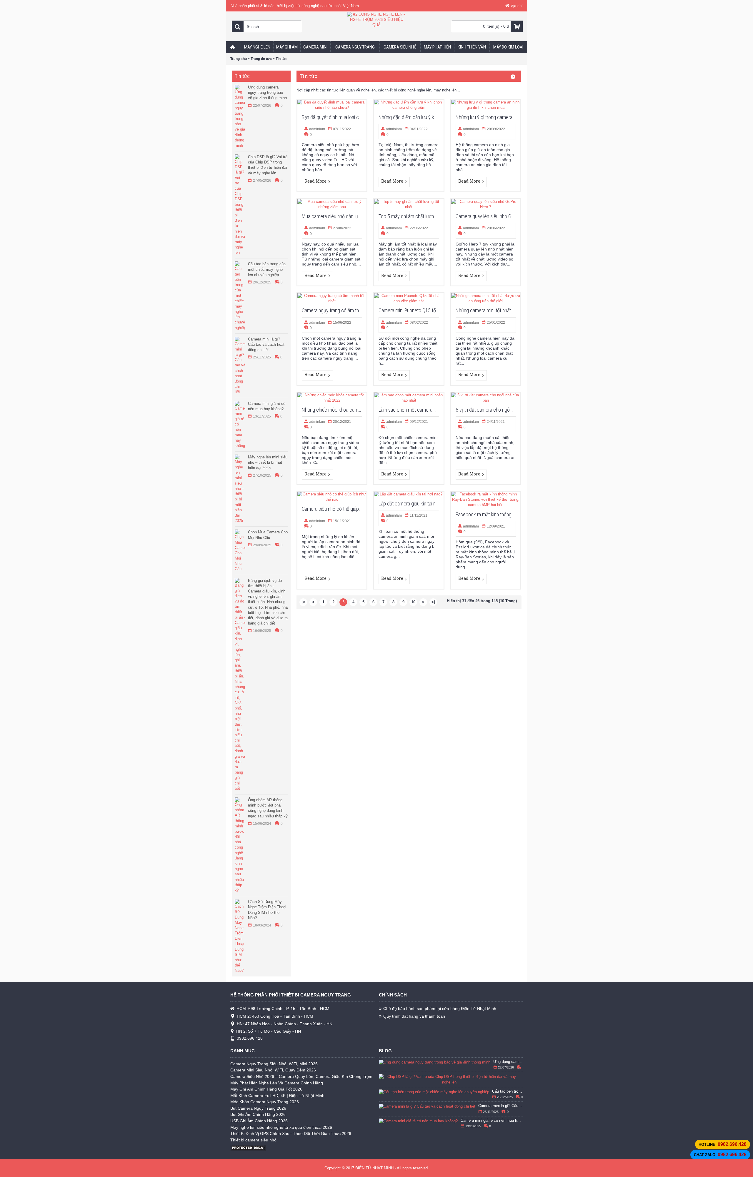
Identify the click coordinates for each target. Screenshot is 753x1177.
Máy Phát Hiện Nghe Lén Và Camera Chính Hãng (276, 1083)
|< (303, 602)
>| (433, 602)
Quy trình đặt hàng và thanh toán (414, 1016)
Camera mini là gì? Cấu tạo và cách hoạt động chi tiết (266, 344)
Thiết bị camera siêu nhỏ (253, 1140)
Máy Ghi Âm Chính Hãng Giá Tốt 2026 (266, 1089)
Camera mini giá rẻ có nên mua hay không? (266, 406)
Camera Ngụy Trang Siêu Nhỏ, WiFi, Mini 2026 (274, 1063)
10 (413, 602)
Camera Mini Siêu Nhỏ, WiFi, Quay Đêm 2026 (273, 1070)
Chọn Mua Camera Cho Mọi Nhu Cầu (268, 535)
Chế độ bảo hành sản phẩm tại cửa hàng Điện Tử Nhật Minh (439, 1008)
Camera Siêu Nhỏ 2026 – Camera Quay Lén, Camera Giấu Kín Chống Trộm (301, 1076)
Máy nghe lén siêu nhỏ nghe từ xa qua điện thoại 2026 (281, 1127)
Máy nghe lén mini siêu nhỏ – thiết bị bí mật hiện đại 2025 (267, 462)
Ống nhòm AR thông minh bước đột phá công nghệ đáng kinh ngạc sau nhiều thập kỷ (268, 808)
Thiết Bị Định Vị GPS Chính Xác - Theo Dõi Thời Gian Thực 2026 (290, 1133)
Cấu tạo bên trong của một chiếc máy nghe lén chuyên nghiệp (267, 269)
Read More (315, 181)
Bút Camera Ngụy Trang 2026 (258, 1108)
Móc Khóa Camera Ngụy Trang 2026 (264, 1101)
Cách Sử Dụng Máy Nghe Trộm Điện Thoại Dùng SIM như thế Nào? (267, 909)
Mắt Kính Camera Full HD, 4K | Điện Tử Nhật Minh (277, 1095)
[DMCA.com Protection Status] (248, 1149)
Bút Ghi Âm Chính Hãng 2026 (258, 1114)
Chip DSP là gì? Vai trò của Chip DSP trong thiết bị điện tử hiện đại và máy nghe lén (267, 165)
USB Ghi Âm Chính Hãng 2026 (259, 1120)
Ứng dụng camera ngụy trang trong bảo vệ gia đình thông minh (267, 92)
